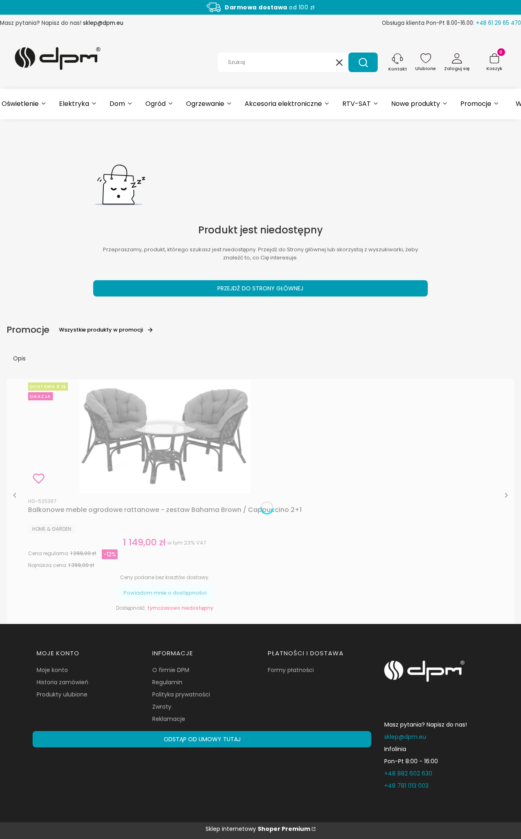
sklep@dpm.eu (103, 23)
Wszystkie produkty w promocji (101, 330)
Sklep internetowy (258, 829)
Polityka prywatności (181, 694)
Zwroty (161, 707)
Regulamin (167, 682)
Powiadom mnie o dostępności (164, 593)
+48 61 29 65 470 (498, 23)
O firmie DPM (170, 670)
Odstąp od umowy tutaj (202, 739)
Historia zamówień (62, 682)
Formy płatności (291, 670)
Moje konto (52, 670)
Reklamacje (168, 719)
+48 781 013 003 (406, 786)
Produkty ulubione (62, 694)
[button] (363, 62)
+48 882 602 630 (408, 773)
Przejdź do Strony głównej (260, 288)
